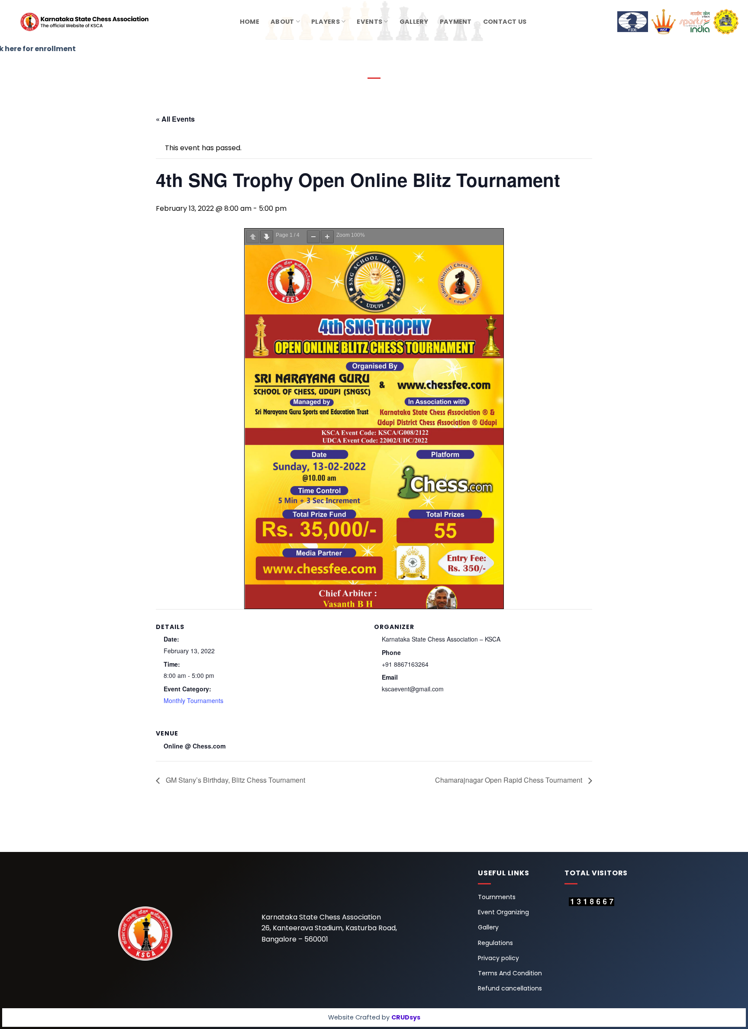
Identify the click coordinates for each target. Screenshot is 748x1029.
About (282, 21)
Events (369, 21)
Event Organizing (503, 912)
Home (249, 21)
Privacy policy (498, 958)
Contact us (505, 21)
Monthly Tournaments (193, 700)
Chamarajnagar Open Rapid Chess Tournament (509, 780)
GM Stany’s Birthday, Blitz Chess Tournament (234, 780)
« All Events (175, 119)
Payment (456, 21)
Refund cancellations (510, 988)
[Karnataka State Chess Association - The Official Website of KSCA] (71, 21)
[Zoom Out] (313, 236)
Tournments (497, 897)
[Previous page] (252, 236)
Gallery (414, 21)
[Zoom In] (327, 236)
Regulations (495, 943)
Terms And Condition (510, 973)
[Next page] (266, 236)
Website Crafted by (374, 1017)
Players (325, 21)
